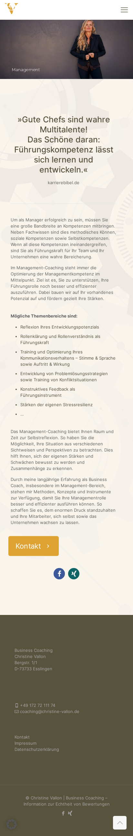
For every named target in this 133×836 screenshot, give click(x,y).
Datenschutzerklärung (37, 749)
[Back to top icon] (120, 823)
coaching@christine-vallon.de (49, 711)
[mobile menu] (124, 9)
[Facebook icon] (63, 813)
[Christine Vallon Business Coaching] (11, 10)
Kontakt (22, 737)
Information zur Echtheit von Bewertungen (67, 804)
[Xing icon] (69, 813)
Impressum (25, 743)
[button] (59, 573)
